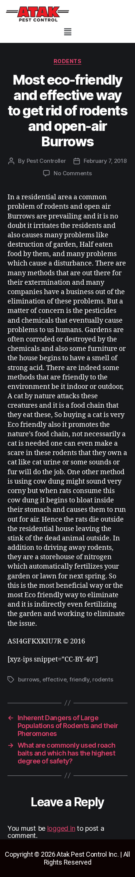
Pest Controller (46, 160)
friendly (79, 679)
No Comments (73, 173)
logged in (61, 828)
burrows (28, 679)
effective (54, 679)
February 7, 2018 (105, 160)
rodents (68, 61)
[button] (67, 32)
